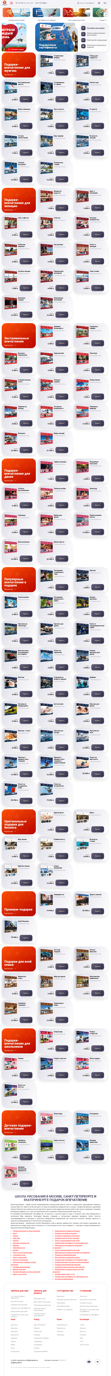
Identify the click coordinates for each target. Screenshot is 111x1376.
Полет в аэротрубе (20, 1257)
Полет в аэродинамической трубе (67, 1241)
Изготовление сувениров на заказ (67, 1257)
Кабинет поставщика (64, 1309)
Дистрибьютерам (63, 1306)
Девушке (14, 1338)
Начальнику (15, 1351)
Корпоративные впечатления (40, 1309)
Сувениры (60, 1335)
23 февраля (38, 1345)
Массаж (83, 1328)
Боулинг (16, 1250)
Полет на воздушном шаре (22, 1252)
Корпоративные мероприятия (40, 1314)
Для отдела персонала (42, 1302)
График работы (29, 3)
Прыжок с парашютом (21, 1243)
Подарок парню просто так (65, 1274)
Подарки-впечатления (19, 1305)
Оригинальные (62, 1325)
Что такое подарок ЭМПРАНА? (18, 1297)
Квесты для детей (19, 1274)
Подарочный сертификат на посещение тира (71, 1243)
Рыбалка (83, 1335)
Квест (15, 1233)
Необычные (61, 1328)
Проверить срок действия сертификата (89, 1310)
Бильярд (16, 1245)
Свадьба (37, 1335)
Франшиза (60, 1296)
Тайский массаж (19, 1248)
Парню (13, 1341)
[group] (40, 37)
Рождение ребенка (41, 1351)
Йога (81, 1338)
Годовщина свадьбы (41, 1338)
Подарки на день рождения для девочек (70, 1267)
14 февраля (38, 1341)
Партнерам (61, 1303)
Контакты (83, 1296)
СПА (81, 1341)
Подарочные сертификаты (21, 1308)
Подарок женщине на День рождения (26, 1272)
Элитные (60, 1331)
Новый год (38, 1331)
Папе (13, 1348)
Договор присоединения (89, 1306)
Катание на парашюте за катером (67, 1236)
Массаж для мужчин (20, 1260)
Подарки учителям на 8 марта (66, 1233)
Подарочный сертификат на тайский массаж (71, 1277)
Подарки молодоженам (21, 1267)
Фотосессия (84, 1345)
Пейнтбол (16, 1238)
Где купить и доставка (88, 1299)
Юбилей (37, 1328)
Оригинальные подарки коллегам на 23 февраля (72, 1252)
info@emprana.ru (32, 1360)
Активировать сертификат (89, 1315)
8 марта (37, 1348)
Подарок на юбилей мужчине (65, 1255)
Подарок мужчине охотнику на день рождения (72, 1262)
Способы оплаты (86, 1303)
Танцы (82, 1325)
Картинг (16, 1241)
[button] (106, 14)
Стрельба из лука (19, 1255)
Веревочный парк (19, 1269)
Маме (13, 1345)
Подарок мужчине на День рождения (26, 1231)
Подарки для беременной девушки (67, 1265)
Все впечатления (17, 1301)
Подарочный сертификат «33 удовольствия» (71, 1260)
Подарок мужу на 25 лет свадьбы (67, 1238)
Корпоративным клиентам (66, 1299)
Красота (83, 1331)
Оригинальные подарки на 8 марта (67, 1231)
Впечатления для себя (19, 1311)
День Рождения (39, 1325)
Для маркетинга (40, 1298)
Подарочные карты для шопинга (19, 1316)
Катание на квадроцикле (64, 1279)
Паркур (15, 1236)
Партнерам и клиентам (42, 1305)
